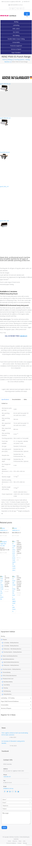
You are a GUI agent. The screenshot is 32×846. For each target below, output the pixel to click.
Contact (19, 843)
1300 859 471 (26, 1)
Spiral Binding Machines (8, 659)
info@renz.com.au (8, 788)
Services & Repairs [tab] (6, 708)
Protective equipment (16, 46)
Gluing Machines (7, 694)
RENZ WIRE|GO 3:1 (16, 532)
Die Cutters (16, 32)
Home (9, 841)
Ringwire (5, 639)
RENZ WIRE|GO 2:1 (4, 532)
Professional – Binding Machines (11, 665)
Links (24, 841)
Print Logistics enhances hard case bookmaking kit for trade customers (19, 548)
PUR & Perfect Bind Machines (10, 675)
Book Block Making (8, 681)
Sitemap (25, 843)
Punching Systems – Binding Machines (13, 652)
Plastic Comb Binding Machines (10, 656)
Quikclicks (16, 839)
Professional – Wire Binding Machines (12, 649)
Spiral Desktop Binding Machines (11, 662)
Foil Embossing (7, 691)
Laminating (16, 25)
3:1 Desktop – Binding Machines (11, 642)
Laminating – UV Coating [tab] (7, 698)
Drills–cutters (16, 28)
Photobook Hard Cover (8, 678)
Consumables (16, 42)
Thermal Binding (6, 672)
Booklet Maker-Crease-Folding (16, 39)
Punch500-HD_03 (5, 152)
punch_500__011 (4, 186)
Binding (16, 22)
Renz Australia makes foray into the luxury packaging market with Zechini (19, 583)
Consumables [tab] (4, 705)
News (20, 841)
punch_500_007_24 (5, 84)
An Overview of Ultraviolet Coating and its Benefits (7, 581)
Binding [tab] (3, 636)
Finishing (6, 688)
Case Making (7, 684)
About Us (15, 841)
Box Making (16, 35)
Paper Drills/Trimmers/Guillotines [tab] (10, 701)
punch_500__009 (4, 221)
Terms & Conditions (11, 843)
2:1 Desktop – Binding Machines (11, 645)
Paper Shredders (16, 52)
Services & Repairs (16, 49)
